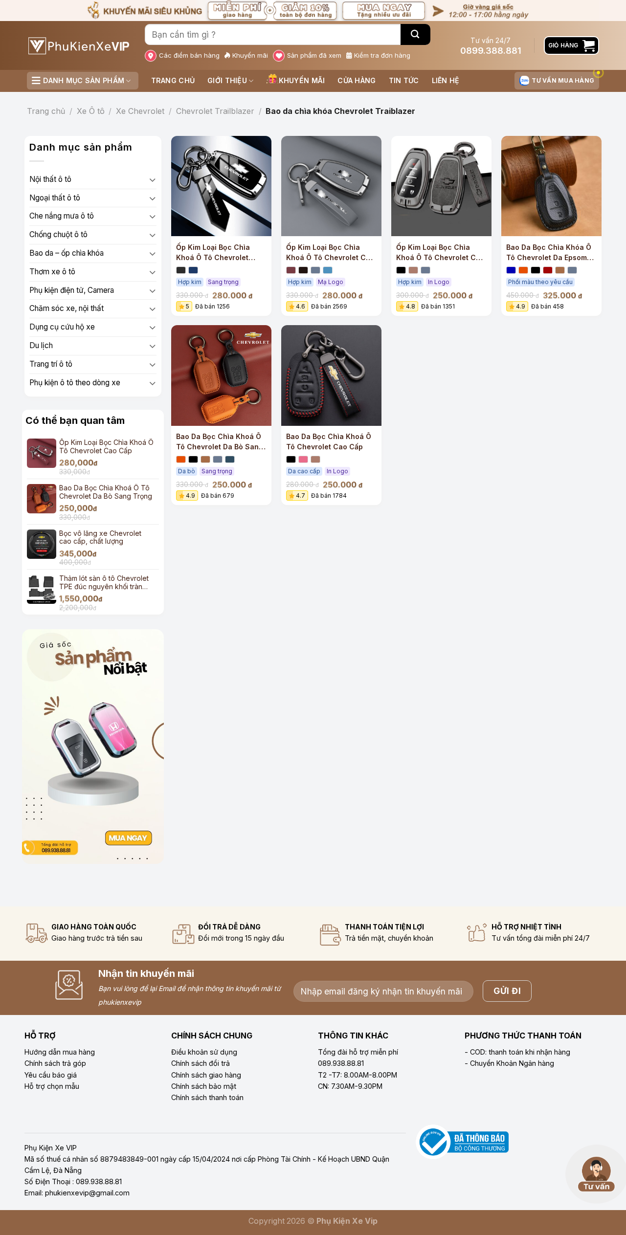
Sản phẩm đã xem (314, 55)
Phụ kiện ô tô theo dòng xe (74, 382)
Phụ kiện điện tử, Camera (71, 290)
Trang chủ (173, 80)
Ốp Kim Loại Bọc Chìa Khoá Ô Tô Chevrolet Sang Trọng (213, 253)
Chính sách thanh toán (207, 1097)
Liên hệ (446, 80)
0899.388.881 (490, 51)
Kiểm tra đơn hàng (382, 55)
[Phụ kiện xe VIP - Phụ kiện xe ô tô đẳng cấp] (78, 45)
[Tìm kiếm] (415, 34)
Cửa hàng (356, 80)
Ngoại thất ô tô (54, 197)
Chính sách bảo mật (203, 1086)
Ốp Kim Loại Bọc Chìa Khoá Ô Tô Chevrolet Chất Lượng (441, 253)
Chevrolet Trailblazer (215, 111)
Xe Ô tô (91, 111)
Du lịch (41, 345)
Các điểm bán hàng (189, 55)
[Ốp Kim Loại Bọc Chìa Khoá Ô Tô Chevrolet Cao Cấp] (331, 186)
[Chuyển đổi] (152, 179)
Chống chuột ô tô (58, 234)
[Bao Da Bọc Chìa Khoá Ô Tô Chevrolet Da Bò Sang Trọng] (221, 375)
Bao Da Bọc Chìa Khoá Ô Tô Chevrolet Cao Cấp (328, 441)
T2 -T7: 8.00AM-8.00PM (357, 1075)
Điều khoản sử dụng (204, 1052)
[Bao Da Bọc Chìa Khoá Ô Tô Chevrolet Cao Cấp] (331, 375)
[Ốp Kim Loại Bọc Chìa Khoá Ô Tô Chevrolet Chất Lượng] (441, 186)
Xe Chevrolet (140, 111)
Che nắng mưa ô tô (61, 216)
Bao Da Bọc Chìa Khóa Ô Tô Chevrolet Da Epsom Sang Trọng (548, 253)
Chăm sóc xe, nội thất (66, 308)
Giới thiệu (227, 80)
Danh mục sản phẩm (83, 80)
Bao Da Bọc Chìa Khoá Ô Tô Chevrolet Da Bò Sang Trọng (219, 442)
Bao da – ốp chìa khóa (66, 253)
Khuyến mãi (250, 55)
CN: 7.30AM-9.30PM (350, 1086)
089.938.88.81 (341, 1063)
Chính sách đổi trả (200, 1063)
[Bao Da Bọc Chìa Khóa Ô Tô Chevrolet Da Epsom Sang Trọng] (551, 186)
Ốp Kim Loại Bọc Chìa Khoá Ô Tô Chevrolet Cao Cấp (330, 253)
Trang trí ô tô (50, 364)
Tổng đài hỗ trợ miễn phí (358, 1052)
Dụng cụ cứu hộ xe (62, 326)
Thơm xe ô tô (52, 271)
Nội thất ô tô (50, 179)
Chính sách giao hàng (206, 1075)
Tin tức (404, 80)
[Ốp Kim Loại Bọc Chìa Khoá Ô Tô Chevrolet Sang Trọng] (221, 186)
